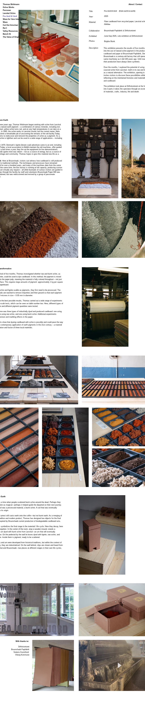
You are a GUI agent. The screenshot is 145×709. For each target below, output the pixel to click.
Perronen (7, 10)
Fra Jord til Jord (10, 16)
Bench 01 (7, 34)
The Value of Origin (11, 37)
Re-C (5, 28)
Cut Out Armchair (10, 25)
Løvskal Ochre (9, 13)
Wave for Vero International (12, 19)
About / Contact (135, 4)
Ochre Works (8, 7)
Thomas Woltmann (11, 4)
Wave (5, 22)
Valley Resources (10, 31)
